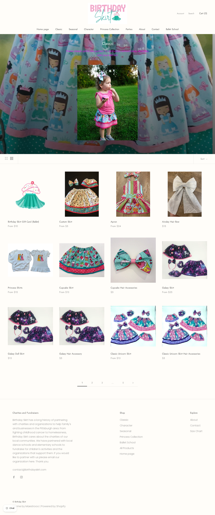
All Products (127, 448)
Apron (114, 221)
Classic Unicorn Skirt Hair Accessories (181, 353)
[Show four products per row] (11, 158)
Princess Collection (109, 29)
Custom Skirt (65, 221)
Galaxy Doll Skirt (16, 353)
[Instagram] (21, 477)
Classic (58, 29)
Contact (155, 29)
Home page (43, 29)
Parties (129, 29)
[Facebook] (14, 477)
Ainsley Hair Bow (170, 221)
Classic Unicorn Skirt (121, 353)
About (142, 29)
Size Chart (196, 431)
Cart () (203, 13)
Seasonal (73, 29)
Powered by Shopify (53, 506)
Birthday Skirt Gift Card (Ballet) (23, 221)
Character (89, 29)
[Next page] (133, 382)
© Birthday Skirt (19, 501)
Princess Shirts (15, 287)
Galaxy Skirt (168, 287)
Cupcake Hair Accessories (124, 287)
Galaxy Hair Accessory (70, 353)
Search (191, 13)
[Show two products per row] (6, 158)
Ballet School (172, 29)
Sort (203, 159)
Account (180, 13)
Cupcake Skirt (66, 287)
